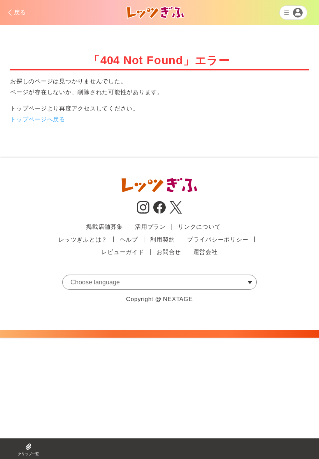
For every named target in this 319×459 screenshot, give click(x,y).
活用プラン (150, 226)
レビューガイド (122, 252)
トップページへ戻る (37, 119)
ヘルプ (129, 239)
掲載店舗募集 (104, 226)
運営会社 (205, 252)
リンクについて (199, 226)
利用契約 (162, 239)
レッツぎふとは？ (82, 239)
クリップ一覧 (28, 454)
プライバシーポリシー (218, 239)
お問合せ (168, 252)
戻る (20, 12)
